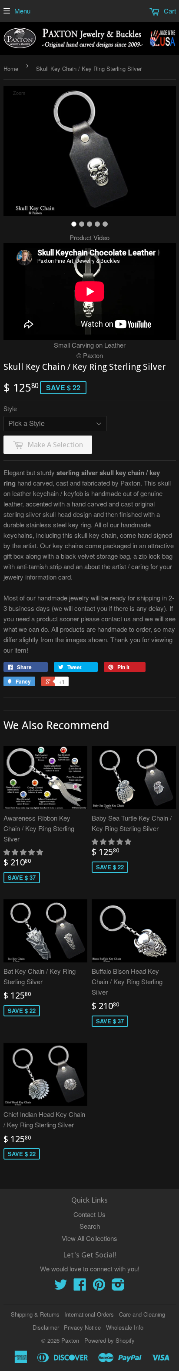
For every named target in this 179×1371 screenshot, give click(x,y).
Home (10, 68)
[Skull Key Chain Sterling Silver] (73, 224)
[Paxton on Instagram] (118, 1286)
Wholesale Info (124, 1327)
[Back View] (81, 224)
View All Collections (89, 1238)
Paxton (70, 1340)
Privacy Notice (82, 1327)
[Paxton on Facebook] (79, 1286)
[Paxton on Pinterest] (99, 1286)
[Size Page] (97, 224)
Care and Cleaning (142, 1314)
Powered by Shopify (109, 1340)
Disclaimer (46, 1327)
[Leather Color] (89, 224)
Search (90, 1225)
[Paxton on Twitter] (60, 1286)
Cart (169, 10)
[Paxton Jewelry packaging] (105, 224)
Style (10, 408)
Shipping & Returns (35, 1314)
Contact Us (89, 1214)
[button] (24, 851)
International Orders (89, 1314)
